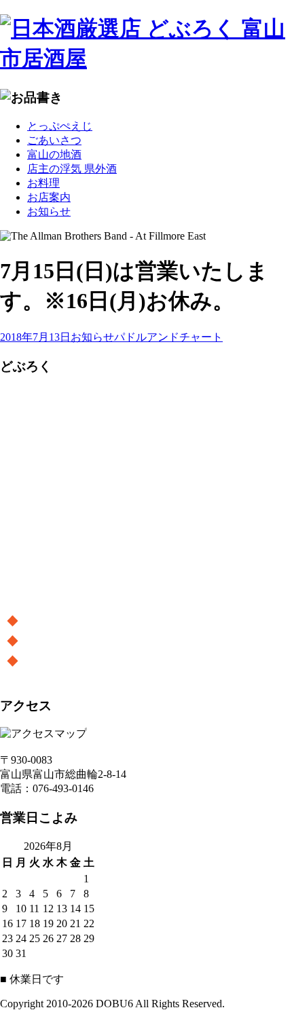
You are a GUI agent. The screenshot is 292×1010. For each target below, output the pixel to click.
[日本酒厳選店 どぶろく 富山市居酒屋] (146, 44)
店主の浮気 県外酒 (72, 168)
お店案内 (49, 197)
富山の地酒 (54, 154)
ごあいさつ (54, 140)
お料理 (43, 183)
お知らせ (49, 211)
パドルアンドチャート (168, 337)
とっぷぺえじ (59, 126)
